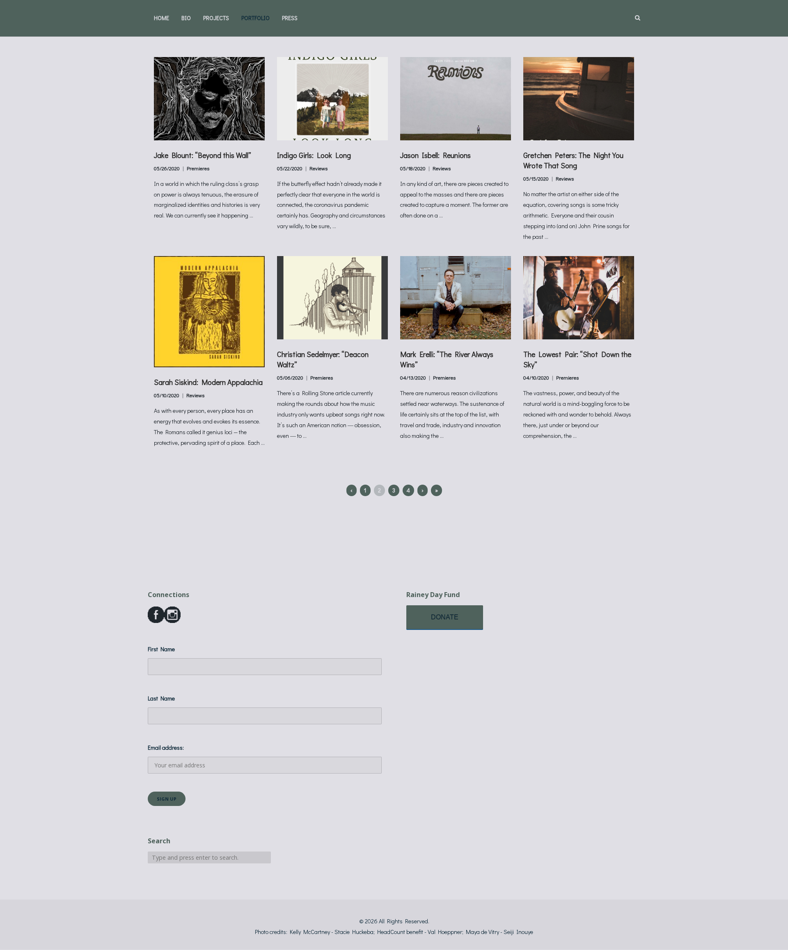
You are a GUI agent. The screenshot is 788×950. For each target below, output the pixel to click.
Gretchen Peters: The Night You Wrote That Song (573, 160)
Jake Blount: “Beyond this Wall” (202, 155)
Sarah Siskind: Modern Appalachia (208, 382)
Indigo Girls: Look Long (314, 155)
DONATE (444, 616)
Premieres (198, 168)
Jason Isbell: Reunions (435, 155)
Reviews (318, 168)
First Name (161, 649)
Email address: (166, 747)
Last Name (161, 698)
